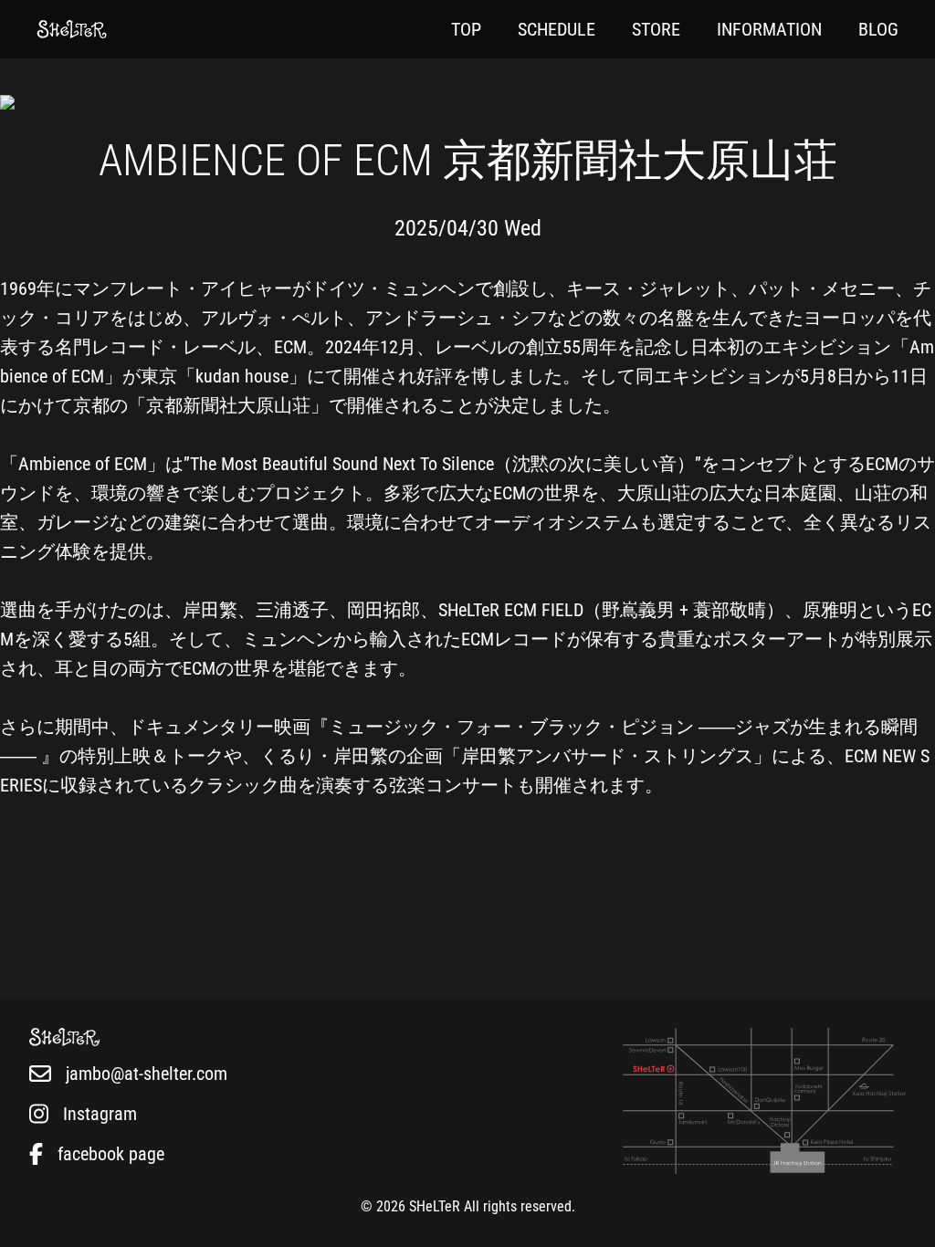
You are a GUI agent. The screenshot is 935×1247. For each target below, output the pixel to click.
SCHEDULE (556, 29)
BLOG (878, 29)
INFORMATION (769, 29)
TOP (466, 29)
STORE (656, 29)
